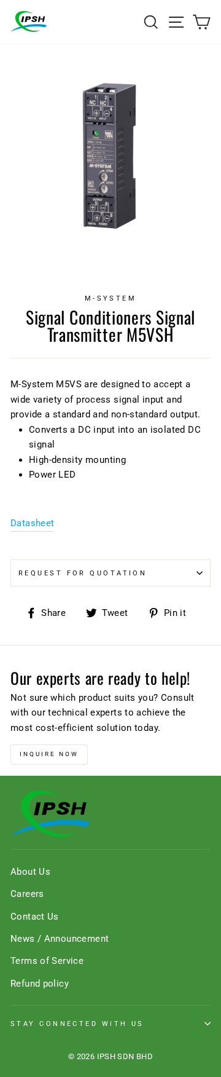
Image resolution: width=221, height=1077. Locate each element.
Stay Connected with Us (77, 1023)
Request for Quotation (82, 573)
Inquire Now (49, 754)
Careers (27, 893)
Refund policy (39, 983)
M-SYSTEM (111, 298)
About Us (30, 871)
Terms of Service (46, 960)
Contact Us (34, 916)
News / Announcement (59, 938)
